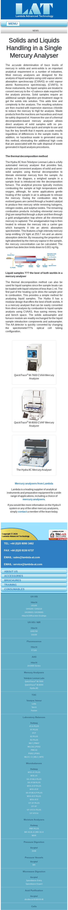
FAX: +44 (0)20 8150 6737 (19, 550)
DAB (34, 851)
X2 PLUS (34, 736)
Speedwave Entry (34, 880)
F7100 (34, 650)
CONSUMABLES (14, 589)
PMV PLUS (34, 829)
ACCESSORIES (13, 576)
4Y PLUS (34, 730)
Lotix (34, 704)
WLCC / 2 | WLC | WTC (34, 757)
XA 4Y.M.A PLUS (34, 779)
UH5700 (34, 631)
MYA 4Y (34, 776)
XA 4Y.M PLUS (34, 782)
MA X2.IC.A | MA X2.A (34, 832)
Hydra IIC (34, 688)
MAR (34, 835)
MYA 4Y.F (34, 800)
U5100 (34, 606)
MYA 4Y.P (34, 789)
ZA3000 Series (34, 666)
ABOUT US (11, 571)
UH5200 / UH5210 (34, 609)
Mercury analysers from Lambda (34, 483)
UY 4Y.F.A (34, 813)
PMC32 (34, 750)
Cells (34, 906)
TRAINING (10, 584)
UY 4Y (34, 806)
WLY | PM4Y (34, 743)
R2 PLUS (34, 740)
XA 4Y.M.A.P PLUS (34, 793)
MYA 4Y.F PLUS (34, 796)
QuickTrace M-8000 (34, 685)
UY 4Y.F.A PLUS (34, 810)
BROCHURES (12, 580)
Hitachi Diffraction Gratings (34, 616)
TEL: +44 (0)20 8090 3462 (19, 543)
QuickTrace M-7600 (34, 681)
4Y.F (34, 733)
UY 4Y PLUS (34, 803)
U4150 (34, 635)
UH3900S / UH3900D (34, 612)
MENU (13, 23)
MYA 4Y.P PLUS (34, 786)
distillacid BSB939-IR (34, 899)
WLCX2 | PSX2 (34, 747)
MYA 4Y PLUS (34, 772)
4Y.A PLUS (34, 726)
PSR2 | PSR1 (34, 753)
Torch (34, 707)
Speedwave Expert (34, 884)
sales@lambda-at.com (26, 557)
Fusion (34, 711)
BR (34, 865)
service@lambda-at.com (27, 564)
